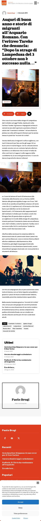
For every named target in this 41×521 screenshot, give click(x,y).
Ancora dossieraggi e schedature (18, 354)
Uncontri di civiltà (9, 331)
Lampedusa (17, 326)
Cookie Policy (16, 518)
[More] (29, 114)
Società (7, 102)
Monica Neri (7, 329)
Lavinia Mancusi (28, 326)
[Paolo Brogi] (4, 13)
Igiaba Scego (27, 324)
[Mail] (12, 438)
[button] (38, 483)
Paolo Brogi (11, 13)
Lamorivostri (7, 326)
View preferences (20, 513)
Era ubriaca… (9, 367)
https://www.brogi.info (20, 403)
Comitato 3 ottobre (15, 324)
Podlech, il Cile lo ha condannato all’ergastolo (17, 361)
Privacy (25, 518)
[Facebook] (5, 438)
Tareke (26, 329)
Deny (20, 508)
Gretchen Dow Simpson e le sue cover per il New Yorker (21, 348)
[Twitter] (19, 438)
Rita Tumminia (17, 329)
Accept (20, 502)
